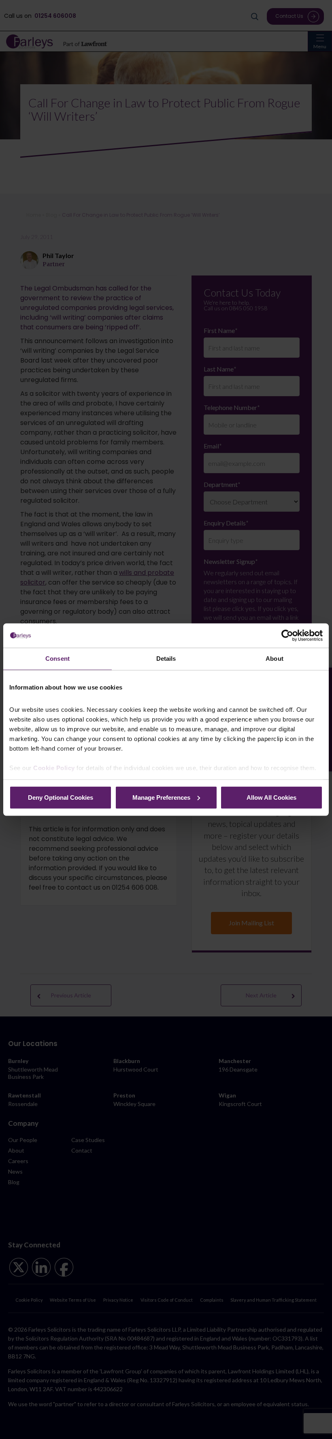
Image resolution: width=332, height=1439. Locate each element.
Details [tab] (166, 658)
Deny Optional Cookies (60, 797)
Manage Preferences (161, 797)
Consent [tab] (57, 658)
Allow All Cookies (271, 797)
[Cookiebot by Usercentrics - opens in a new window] (287, 636)
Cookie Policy (54, 767)
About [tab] (274, 658)
